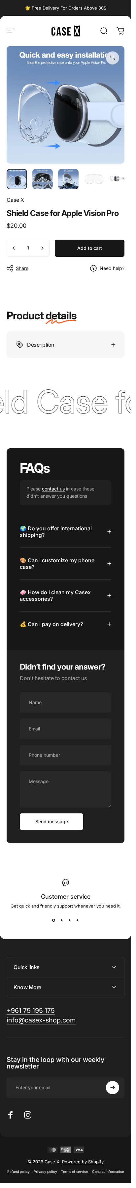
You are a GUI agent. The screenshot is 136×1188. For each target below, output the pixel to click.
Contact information (108, 1172)
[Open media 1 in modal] (112, 58)
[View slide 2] (62, 920)
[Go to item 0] (17, 179)
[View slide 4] (78, 920)
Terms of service (74, 1172)
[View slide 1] (54, 920)
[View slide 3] (70, 920)
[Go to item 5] (120, 179)
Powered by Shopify (83, 1161)
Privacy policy (45, 1172)
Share (22, 268)
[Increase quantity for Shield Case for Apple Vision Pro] (42, 248)
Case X (15, 200)
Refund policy (18, 1172)
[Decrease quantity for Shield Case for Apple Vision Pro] (14, 248)
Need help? (112, 268)
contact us (53, 488)
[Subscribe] (112, 1087)
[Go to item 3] (68, 179)
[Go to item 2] (42, 179)
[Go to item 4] (94, 179)
